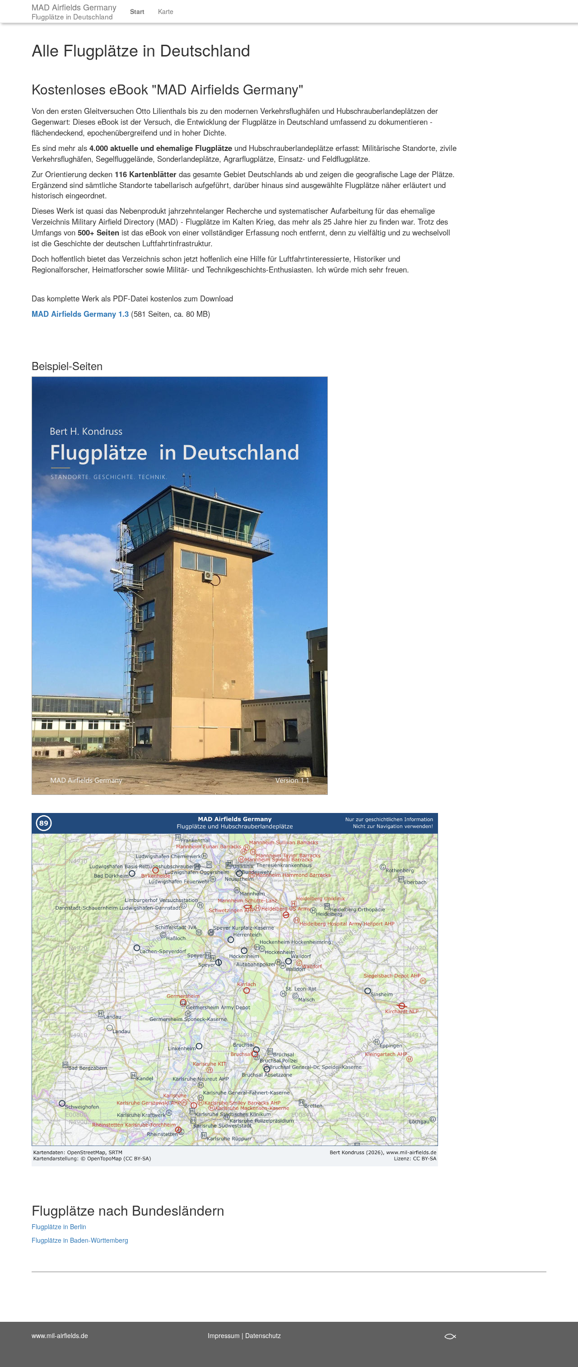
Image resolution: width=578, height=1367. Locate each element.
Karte (165, 11)
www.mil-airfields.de (60, 1335)
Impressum (224, 1335)
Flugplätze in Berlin (59, 1226)
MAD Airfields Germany (74, 11)
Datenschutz (263, 1335)
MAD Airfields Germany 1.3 (80, 313)
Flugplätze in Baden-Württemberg (80, 1240)
